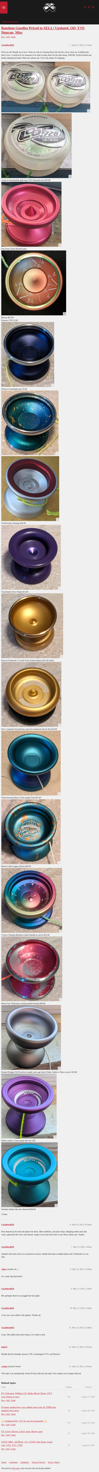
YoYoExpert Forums (9, 22)
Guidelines (24, 1462)
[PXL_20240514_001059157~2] (36, 145)
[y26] (30, 422)
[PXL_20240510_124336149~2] (32, 625)
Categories (13, 1462)
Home (3, 1462)
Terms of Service (38, 1462)
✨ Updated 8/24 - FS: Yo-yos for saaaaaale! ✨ (24, 1421)
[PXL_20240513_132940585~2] (29, 1174)
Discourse (16, 1468)
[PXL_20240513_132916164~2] (29, 1106)
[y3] (33, 282)
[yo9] (31, 214)
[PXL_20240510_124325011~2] (31, 968)
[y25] (27, 354)
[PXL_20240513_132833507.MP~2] (31, 1037)
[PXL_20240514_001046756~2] (45, 87)
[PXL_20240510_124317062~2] (31, 900)
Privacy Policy (54, 1462)
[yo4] (30, 488)
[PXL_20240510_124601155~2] (31, 763)
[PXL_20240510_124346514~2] (31, 694)
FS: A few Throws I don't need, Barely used (21, 1431)
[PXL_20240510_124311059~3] (31, 831)
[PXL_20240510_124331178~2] (31, 557)
